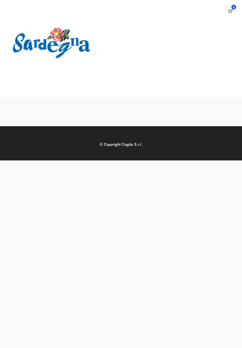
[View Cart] (230, 11)
